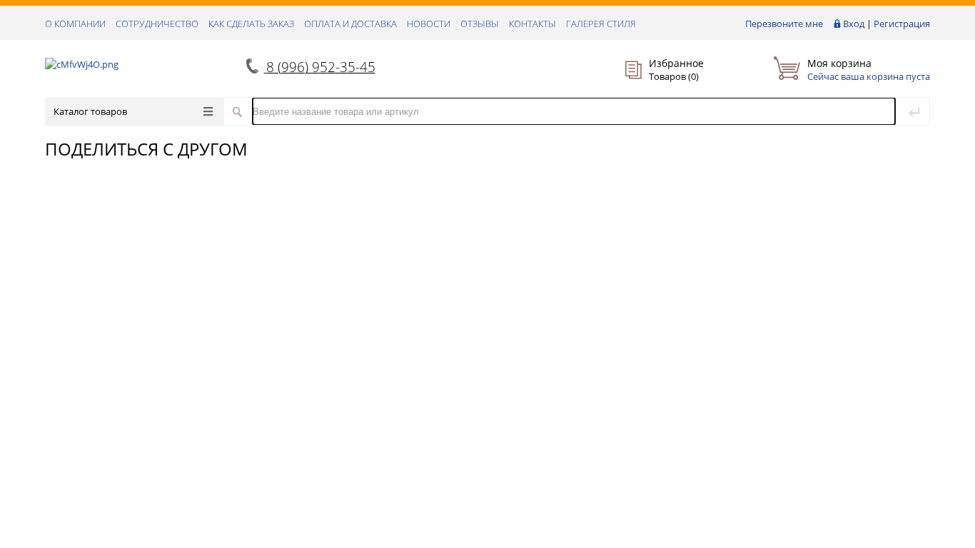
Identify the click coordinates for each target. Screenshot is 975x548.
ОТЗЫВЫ (479, 23)
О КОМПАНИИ (75, 23)
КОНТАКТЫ (532, 23)
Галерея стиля (601, 23)
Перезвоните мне (784, 23)
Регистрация (902, 23)
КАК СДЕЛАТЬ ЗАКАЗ (251, 23)
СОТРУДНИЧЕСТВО (157, 23)
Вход (853, 23)
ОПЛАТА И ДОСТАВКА (350, 23)
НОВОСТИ (428, 23)
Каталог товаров (90, 111)
